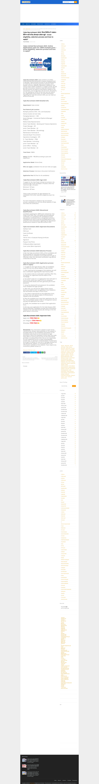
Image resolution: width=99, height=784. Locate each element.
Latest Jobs (63, 125)
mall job (62, 127)
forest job (63, 99)
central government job (65, 77)
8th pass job (63, 55)
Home (24, 28)
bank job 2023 (63, 73)
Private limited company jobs (66, 159)
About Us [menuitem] (28, 24)
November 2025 (68, 411)
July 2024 (68, 443)
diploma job (63, 87)
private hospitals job (64, 153)
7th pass (62, 51)
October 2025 (68, 413)
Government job (64, 101)
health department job (65, 109)
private (34, 350)
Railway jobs (63, 161)
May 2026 (68, 399)
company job (63, 79)
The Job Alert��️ (26, 41)
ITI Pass (62, 115)
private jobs (63, 157)
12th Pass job (30, 350)
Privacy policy (74, 780)
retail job (62, 163)
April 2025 (68, 425)
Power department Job (65, 143)
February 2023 (68, 461)
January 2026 (68, 407)
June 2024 (68, 445)
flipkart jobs (63, 97)
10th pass (68, 213)
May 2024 (68, 447)
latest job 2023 (63, 123)
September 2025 (68, 415)
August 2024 (68, 441)
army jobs (63, 67)
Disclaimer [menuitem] (33, 24)
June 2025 (68, 421)
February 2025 (68, 429)
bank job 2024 (63, 75)
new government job (64, 135)
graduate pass (63, 107)
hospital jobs (63, 111)
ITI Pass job (63, 117)
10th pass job (28, 28)
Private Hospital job (64, 151)
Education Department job (65, 93)
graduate (62, 105)
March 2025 (68, 427)
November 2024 (68, 435)
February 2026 (68, 405)
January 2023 (68, 463)
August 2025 (68, 417)
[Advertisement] (49, 13)
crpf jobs (62, 81)
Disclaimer (69, 780)
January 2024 (68, 455)
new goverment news (65, 133)
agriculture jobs (64, 57)
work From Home (64, 168)
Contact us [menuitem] (47, 24)
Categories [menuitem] (53, 24)
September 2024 (68, 439)
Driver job (63, 89)
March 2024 (68, 451)
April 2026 (68, 401)
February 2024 (68, 453)
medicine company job (65, 129)
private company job (64, 149)
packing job (63, 137)
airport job (63, 61)
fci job (62, 95)
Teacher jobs (63, 166)
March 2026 (68, 403)
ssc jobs (62, 164)
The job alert (32, 783)
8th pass (62, 53)
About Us (59, 780)
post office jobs (64, 141)
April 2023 (68, 457)
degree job (63, 85)
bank (62, 69)
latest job (63, 121)
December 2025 (68, 409)
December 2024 (68, 433)
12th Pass (62, 47)
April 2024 (68, 449)
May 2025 (68, 423)
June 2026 (68, 397)
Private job (63, 155)
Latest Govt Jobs (64, 119)
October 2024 (68, 437)
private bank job (64, 147)
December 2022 (68, 465)
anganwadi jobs (64, 65)
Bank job (62, 71)
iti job (62, 113)
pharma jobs (63, 139)
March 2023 (68, 459)
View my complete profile (65, 608)
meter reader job (64, 131)
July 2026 (68, 395)
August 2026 (68, 393)
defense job (63, 83)
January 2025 (68, 431)
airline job (63, 59)
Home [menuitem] (23, 24)
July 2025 (68, 419)
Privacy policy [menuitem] (40, 24)
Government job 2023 (64, 103)
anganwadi (63, 63)
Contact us (64, 780)
